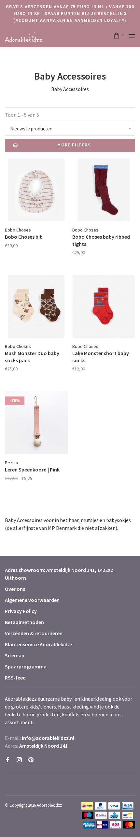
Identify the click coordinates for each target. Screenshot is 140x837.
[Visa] (114, 807)
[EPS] (115, 826)
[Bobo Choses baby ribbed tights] (103, 190)
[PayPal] (101, 807)
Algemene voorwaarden (32, 600)
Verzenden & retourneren (34, 633)
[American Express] (89, 826)
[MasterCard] (129, 826)
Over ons (15, 589)
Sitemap (14, 655)
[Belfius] (101, 817)
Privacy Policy (21, 611)
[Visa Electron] (127, 807)
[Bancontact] (127, 817)
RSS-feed (15, 677)
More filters (74, 145)
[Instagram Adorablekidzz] (19, 760)
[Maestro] (88, 817)
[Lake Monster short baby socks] (103, 307)
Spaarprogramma (26, 666)
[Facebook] (7, 760)
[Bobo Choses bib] (36, 190)
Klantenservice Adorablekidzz (39, 644)
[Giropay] (102, 826)
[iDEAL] (87, 807)
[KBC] (114, 817)
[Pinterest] (31, 760)
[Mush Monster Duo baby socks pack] (36, 307)
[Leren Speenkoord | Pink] (36, 423)
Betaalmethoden (24, 622)
